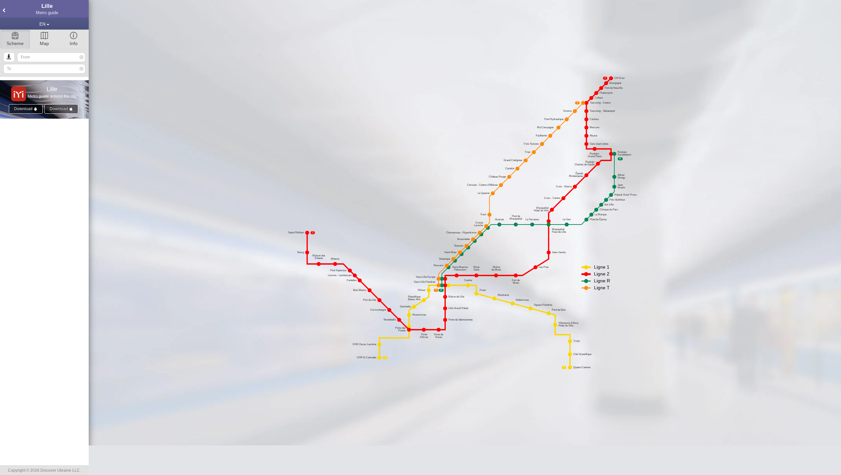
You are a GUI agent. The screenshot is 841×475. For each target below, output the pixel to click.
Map (44, 43)
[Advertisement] (465, 460)
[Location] (9, 57)
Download (24, 109)
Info (74, 43)
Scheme (15, 43)
